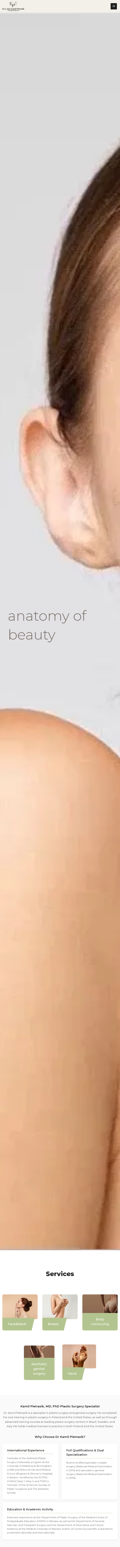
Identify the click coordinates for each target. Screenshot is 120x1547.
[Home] (12, 6)
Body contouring (100, 1321)
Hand (72, 1373)
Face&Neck (17, 1324)
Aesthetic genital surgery (39, 1368)
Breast (53, 1324)
